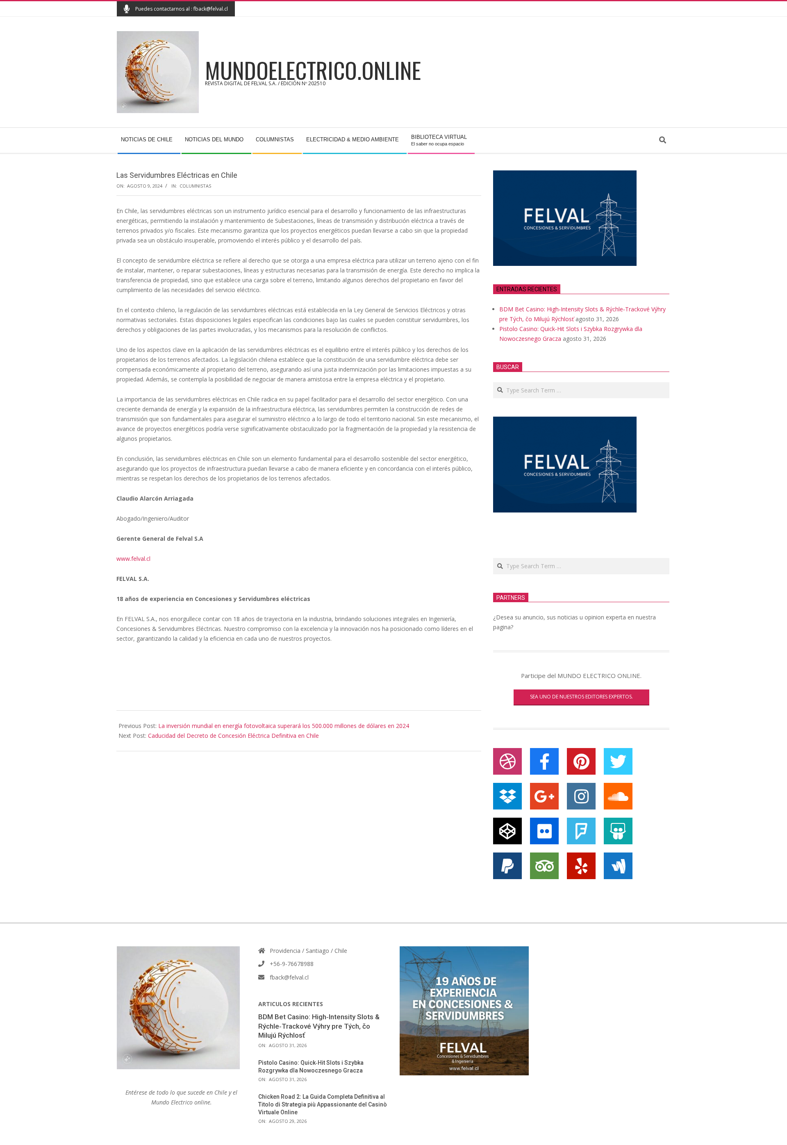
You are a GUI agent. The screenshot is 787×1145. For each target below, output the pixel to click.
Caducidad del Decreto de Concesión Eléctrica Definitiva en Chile (233, 735)
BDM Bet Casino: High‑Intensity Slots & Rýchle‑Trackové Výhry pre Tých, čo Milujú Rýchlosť (319, 1026)
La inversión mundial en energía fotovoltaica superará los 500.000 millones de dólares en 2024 (283, 726)
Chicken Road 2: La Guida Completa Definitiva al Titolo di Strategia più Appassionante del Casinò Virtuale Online (322, 1104)
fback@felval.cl (289, 977)
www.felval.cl (133, 558)
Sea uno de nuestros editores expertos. (581, 696)
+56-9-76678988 (292, 964)
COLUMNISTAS (195, 186)
